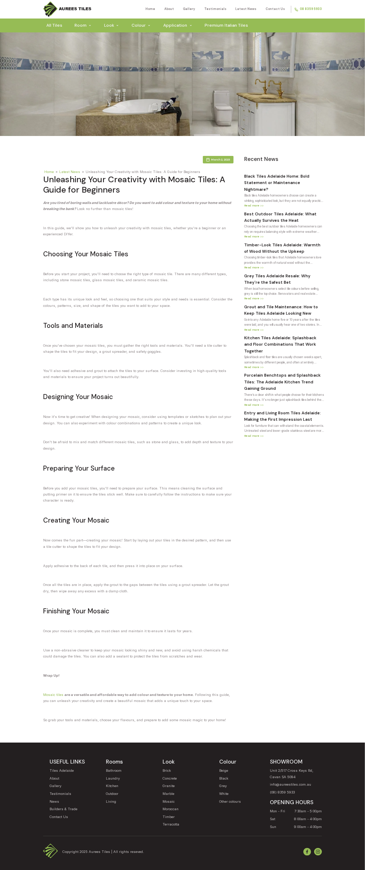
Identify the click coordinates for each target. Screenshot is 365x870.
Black (223, 778)
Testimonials (215, 9)
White (223, 794)
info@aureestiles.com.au (290, 784)
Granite (169, 786)
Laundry (113, 778)
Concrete (170, 778)
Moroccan (171, 809)
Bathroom (114, 770)
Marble (168, 794)
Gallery (189, 9)
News (54, 801)
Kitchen (112, 786)
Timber (169, 817)
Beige (223, 770)
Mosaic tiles (53, 695)
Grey (223, 786)
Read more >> (254, 205)
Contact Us (275, 9)
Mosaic (169, 801)
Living (111, 801)
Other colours (230, 801)
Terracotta (171, 824)
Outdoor (112, 794)
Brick (167, 770)
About (169, 9)
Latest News (245, 9)
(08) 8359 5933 (282, 792)
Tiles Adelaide (62, 770)
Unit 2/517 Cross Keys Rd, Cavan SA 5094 (291, 774)
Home (150, 9)
